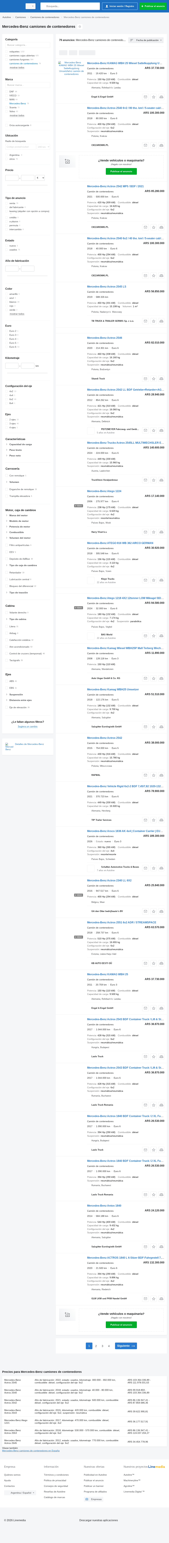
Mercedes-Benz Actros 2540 (12, 1391)
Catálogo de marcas (54, 1497)
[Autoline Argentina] (12, 6)
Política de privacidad (55, 1480)
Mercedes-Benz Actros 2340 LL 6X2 (109, 880)
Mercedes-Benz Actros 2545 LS (106, 286)
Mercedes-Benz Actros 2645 (12, 1441)
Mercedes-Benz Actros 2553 (12, 1431)
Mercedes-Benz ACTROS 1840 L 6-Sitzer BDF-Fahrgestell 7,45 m (127, 1257)
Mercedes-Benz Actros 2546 (104, 337)
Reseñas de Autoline (54, 1491)
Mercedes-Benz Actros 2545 (12, 1381)
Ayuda (7, 1480)
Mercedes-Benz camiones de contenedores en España (31, 1450)
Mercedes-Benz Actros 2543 (12, 1411)
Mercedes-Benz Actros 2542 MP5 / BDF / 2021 (115, 186)
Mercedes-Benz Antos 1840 (104, 1205)
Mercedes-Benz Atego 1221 (15, 1421)
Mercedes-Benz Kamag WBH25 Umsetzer (113, 689)
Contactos (9, 1486)
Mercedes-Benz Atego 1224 (104, 491)
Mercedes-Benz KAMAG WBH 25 (107, 974)
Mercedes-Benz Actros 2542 (104, 737)
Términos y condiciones (56, 1474)
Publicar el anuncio (121, 171)
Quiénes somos (12, 1474)
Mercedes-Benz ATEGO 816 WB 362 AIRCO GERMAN (120, 543)
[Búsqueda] (44, 6)
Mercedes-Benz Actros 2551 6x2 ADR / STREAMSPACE (121, 922)
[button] (154, 97)
